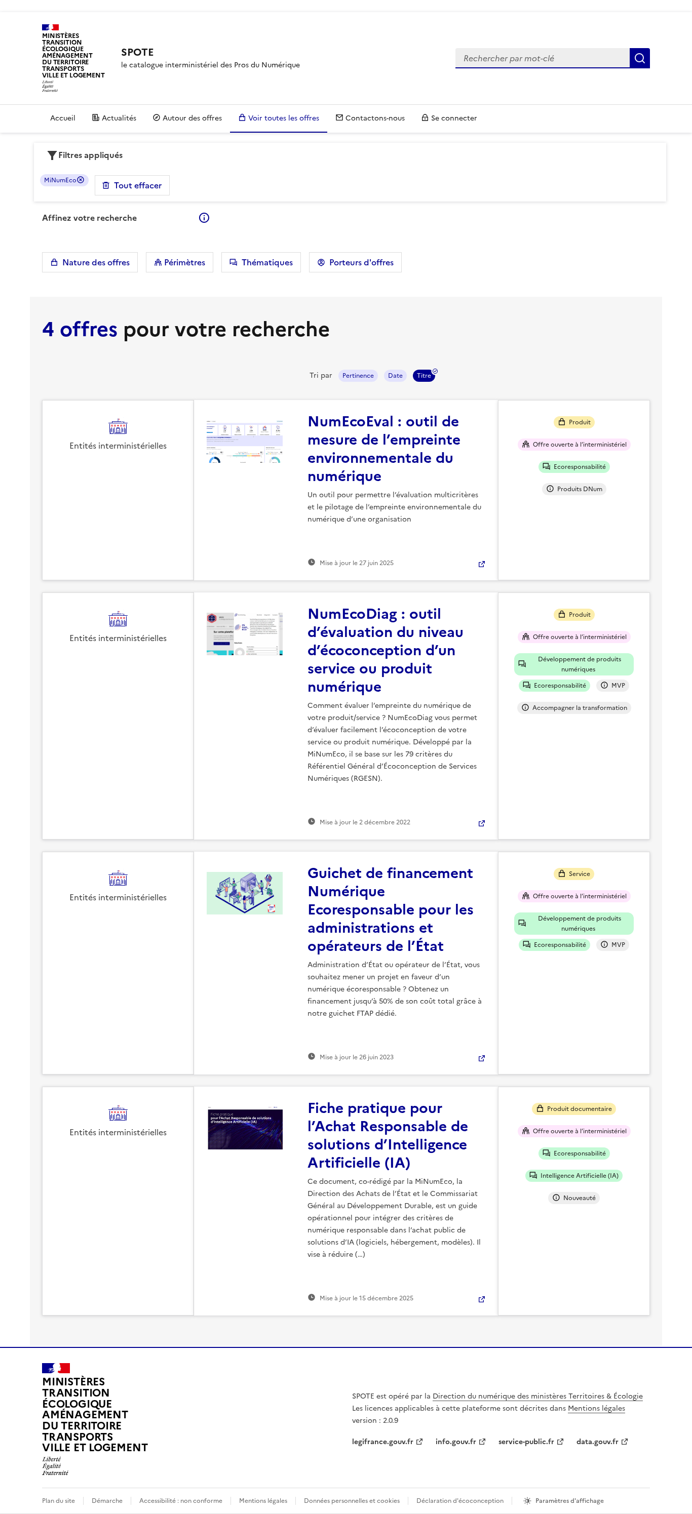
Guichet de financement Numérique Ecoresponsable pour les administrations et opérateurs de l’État (390, 909)
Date (395, 375)
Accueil (62, 118)
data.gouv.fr (597, 1442)
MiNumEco (60, 180)
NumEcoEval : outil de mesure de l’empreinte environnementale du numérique (383, 449)
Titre (424, 375)
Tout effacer (138, 185)
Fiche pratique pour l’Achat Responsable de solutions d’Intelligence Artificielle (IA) (387, 1135)
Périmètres (183, 262)
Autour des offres (192, 118)
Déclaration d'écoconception (460, 1500)
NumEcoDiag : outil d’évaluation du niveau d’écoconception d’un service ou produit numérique (385, 650)
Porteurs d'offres (359, 262)
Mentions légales (596, 1408)
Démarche (107, 1500)
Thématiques (265, 262)
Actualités (119, 118)
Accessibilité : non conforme (180, 1500)
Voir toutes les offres (283, 118)
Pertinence (358, 375)
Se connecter (454, 118)
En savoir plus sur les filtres (204, 218)
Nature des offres (94, 262)
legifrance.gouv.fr (382, 1442)
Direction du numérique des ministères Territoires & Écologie (538, 1396)
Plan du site (58, 1500)
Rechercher (640, 58)
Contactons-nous (375, 118)
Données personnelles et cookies (352, 1500)
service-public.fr (526, 1442)
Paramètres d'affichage (569, 1500)
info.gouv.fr (456, 1442)
